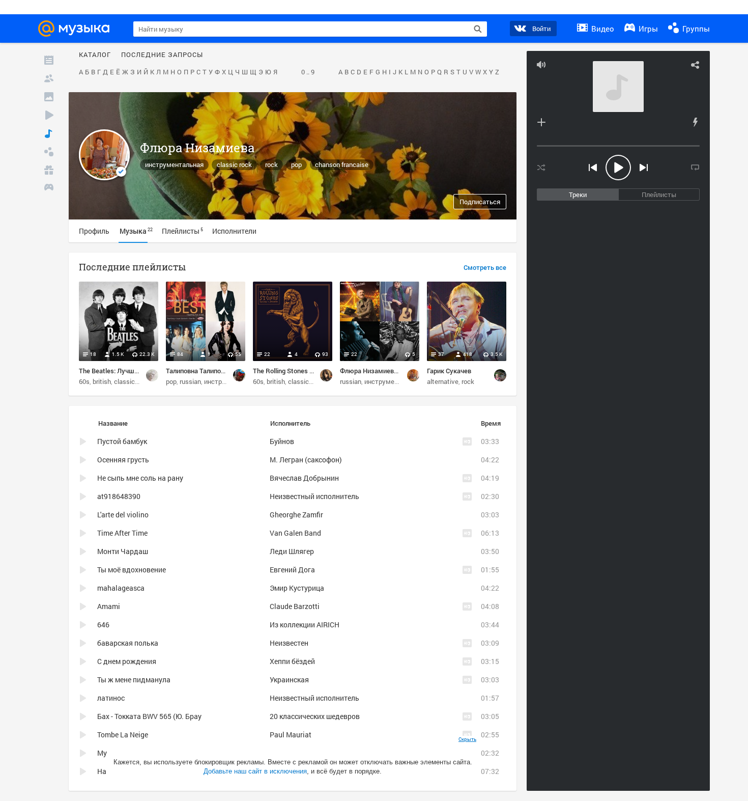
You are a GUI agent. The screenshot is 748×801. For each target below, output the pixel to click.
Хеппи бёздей (292, 661)
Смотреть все (485, 268)
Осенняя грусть (123, 459)
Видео (601, 28)
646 (103, 624)
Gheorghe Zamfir (296, 514)
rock (271, 164)
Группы (695, 28)
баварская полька (127, 643)
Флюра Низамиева (197, 148)
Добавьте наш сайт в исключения (255, 771)
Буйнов (282, 441)
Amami (108, 606)
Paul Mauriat (290, 734)
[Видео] (49, 115)
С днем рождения (126, 661)
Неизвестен (289, 643)
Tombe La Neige (122, 734)
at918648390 (118, 496)
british (102, 381)
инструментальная (174, 164)
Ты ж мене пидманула (133, 679)
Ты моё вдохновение (131, 569)
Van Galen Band (295, 533)
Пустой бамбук (122, 441)
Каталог (95, 55)
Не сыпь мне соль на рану (140, 478)
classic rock (234, 164)
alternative (442, 381)
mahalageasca (121, 588)
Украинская (289, 679)
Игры (647, 28)
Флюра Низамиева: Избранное (387, 370)
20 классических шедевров (315, 716)
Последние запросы (162, 55)
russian (190, 381)
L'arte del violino (123, 514)
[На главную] (77, 28)
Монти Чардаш (122, 551)
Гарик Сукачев (449, 370)
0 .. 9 (307, 72)
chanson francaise (341, 164)
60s (84, 381)
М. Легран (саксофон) (306, 459)
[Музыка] (49, 133)
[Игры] (49, 188)
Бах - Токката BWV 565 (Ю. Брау (149, 716)
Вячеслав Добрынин (304, 478)
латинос (111, 698)
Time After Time (122, 533)
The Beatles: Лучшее (110, 370)
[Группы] (49, 152)
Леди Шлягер (292, 551)
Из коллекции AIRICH (304, 624)
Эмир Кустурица (297, 588)
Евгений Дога (292, 569)
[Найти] (478, 29)
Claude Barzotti (295, 606)
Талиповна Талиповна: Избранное (217, 370)
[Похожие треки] (695, 122)
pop (296, 164)
